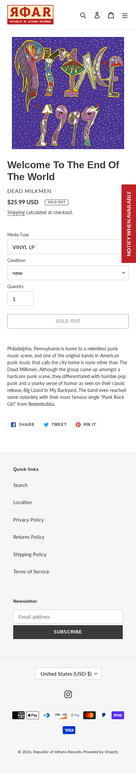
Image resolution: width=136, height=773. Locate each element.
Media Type (18, 234)
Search (20, 485)
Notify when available (128, 223)
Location (22, 502)
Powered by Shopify (100, 751)
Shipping (16, 212)
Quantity (15, 286)
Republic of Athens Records (57, 751)
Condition (16, 260)
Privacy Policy (28, 520)
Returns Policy (29, 537)
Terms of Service (31, 571)
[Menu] (125, 15)
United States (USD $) (66, 673)
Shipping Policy (30, 554)
